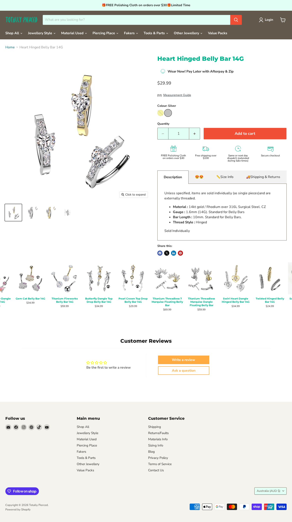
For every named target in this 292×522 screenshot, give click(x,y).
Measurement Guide (177, 95)
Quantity (163, 124)
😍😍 (199, 177)
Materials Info (158, 439)
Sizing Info (155, 445)
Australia (268, 491)
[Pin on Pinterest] (180, 253)
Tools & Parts (155, 33)
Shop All (12, 33)
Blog (151, 451)
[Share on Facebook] (159, 253)
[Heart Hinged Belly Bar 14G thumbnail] (13, 212)
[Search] (236, 20)
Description (173, 177)
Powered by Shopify (18, 510)
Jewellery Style (40, 33)
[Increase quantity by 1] (194, 133)
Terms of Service (160, 464)
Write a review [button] (183, 359)
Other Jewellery (187, 33)
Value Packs (217, 33)
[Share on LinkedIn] (173, 253)
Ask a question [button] (183, 370)
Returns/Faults (158, 433)
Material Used (72, 33)
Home (10, 47)
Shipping (154, 427)
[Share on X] (166, 253)
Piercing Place (104, 33)
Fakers (130, 33)
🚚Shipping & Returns (263, 177)
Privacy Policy (158, 458)
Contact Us (156, 470)
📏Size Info (224, 177)
